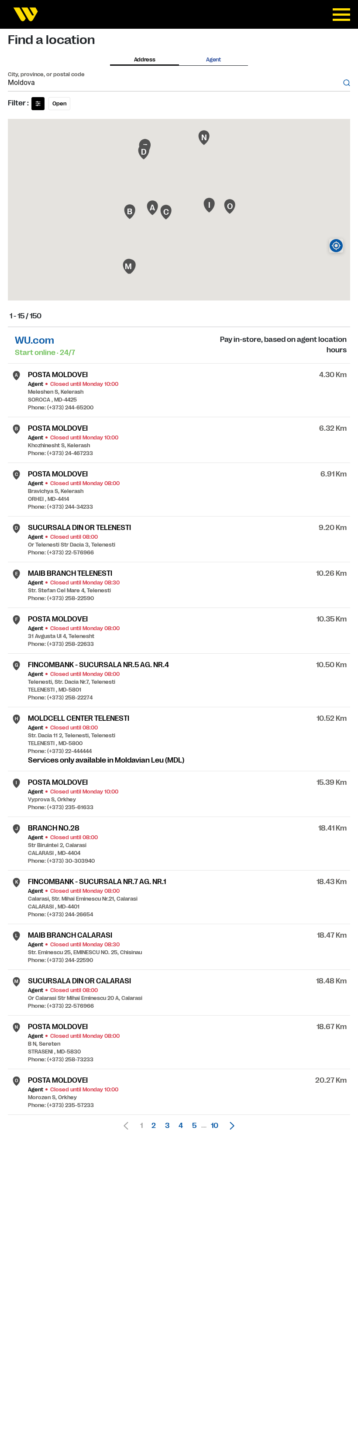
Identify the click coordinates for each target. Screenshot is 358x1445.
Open (59, 104)
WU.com (34, 340)
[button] (229, 1125)
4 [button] (181, 1126)
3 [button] (167, 1126)
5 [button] (194, 1126)
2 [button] (153, 1126)
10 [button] (214, 1126)
